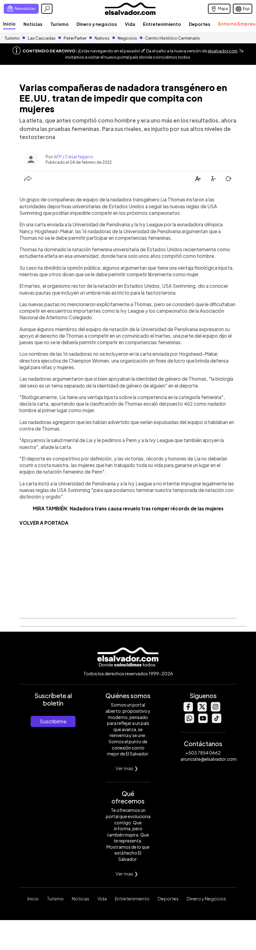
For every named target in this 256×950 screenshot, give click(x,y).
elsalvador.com (223, 50)
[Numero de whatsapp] (189, 721)
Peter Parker (75, 38)
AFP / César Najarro (73, 156)
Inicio (9, 24)
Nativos (102, 38)
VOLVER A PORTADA (43, 523)
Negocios (127, 38)
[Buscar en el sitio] (46, 9)
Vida (130, 24)
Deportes (199, 24)
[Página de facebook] (188, 710)
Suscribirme (53, 721)
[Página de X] (202, 710)
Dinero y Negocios (206, 898)
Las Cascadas (42, 38)
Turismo (59, 24)
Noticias (32, 24)
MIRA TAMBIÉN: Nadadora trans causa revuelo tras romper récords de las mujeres (128, 508)
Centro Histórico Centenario (172, 38)
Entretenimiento (162, 24)
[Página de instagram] (215, 710)
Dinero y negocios (96, 24)
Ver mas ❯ (127, 768)
